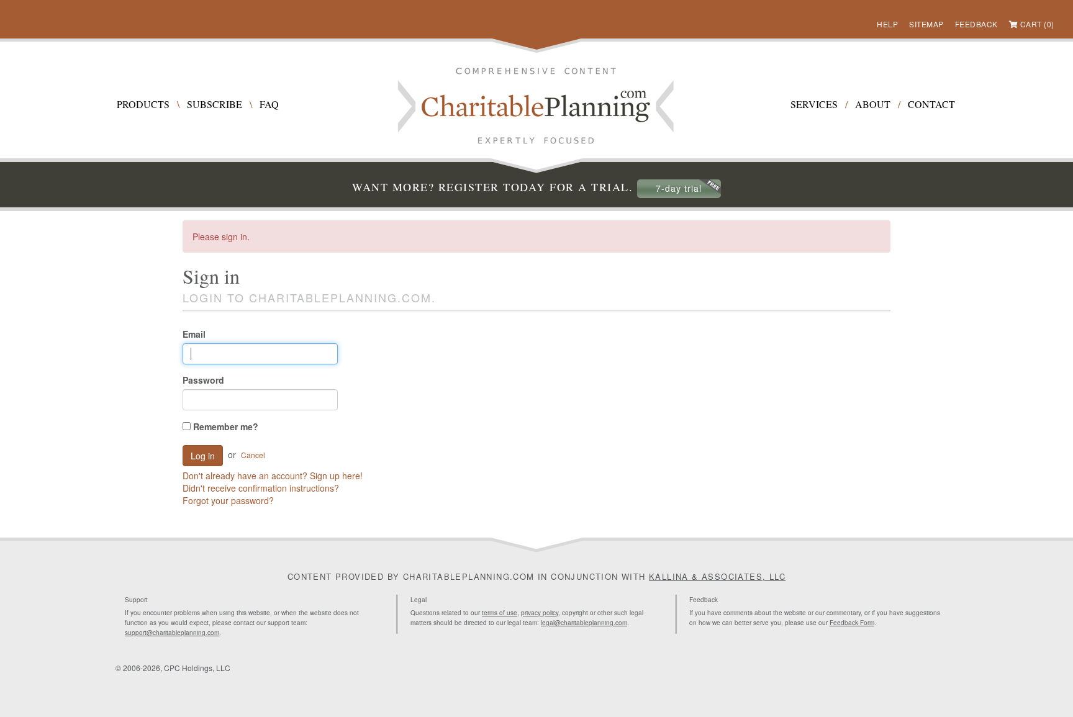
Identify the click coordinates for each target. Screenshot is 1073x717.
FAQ (269, 103)
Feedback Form (852, 622)
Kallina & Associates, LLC (717, 576)
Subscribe (214, 103)
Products (143, 103)
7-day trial (679, 188)
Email (194, 334)
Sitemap (926, 24)
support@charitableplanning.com (172, 632)
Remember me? (224, 426)
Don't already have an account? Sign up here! (273, 475)
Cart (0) (1037, 24)
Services (814, 103)
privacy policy (539, 612)
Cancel (253, 454)
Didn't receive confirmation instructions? (261, 488)
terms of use (499, 612)
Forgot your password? (228, 500)
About (872, 103)
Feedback (976, 24)
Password (203, 380)
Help (887, 24)
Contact (931, 103)
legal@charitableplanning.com (584, 622)
